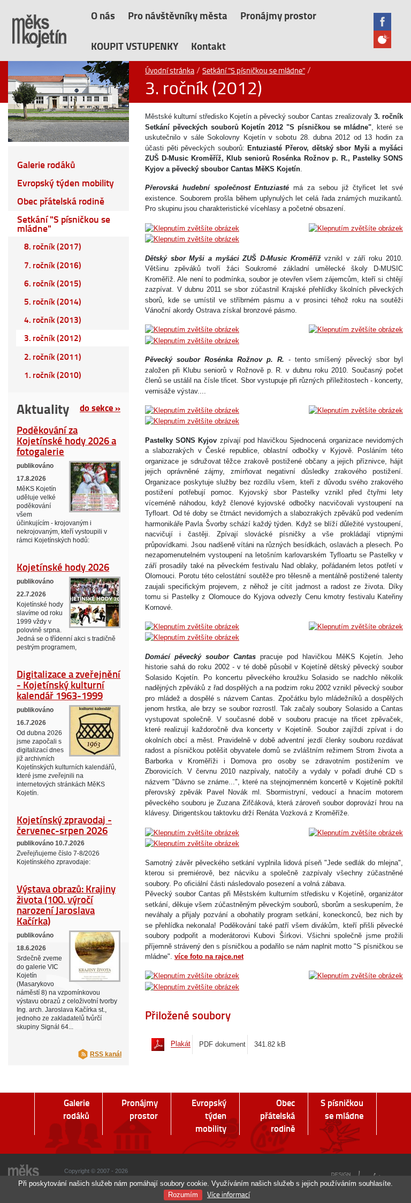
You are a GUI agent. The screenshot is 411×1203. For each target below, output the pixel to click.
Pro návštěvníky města (177, 15)
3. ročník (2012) (52, 338)
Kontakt (208, 46)
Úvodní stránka (169, 70)
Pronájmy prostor (278, 15)
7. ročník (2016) (52, 265)
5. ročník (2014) (52, 301)
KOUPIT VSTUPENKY (134, 46)
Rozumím (183, 1195)
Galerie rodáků (46, 164)
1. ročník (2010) (52, 375)
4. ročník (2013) (52, 320)
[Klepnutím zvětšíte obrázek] (192, 228)
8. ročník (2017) (52, 246)
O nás (103, 15)
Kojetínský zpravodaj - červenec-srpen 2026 (64, 824)
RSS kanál (105, 1054)
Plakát (181, 1044)
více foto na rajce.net (208, 956)
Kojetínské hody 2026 (63, 566)
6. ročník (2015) (52, 283)
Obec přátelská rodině (60, 201)
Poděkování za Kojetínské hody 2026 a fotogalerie (66, 440)
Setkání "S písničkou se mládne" (253, 70)
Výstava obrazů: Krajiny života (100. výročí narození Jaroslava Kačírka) (66, 904)
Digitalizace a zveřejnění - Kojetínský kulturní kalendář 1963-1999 (68, 684)
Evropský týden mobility (65, 183)
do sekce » (100, 407)
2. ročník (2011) (52, 356)
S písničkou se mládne (342, 1109)
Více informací (228, 1194)
